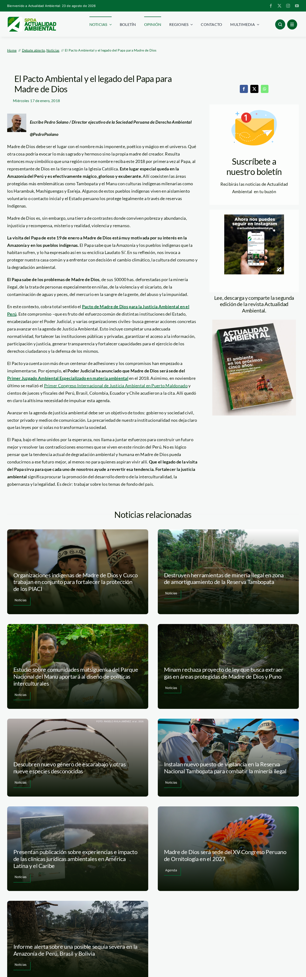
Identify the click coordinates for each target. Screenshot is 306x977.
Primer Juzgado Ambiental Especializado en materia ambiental (67, 378)
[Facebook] (244, 89)
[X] (254, 89)
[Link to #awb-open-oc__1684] (292, 24)
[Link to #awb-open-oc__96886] (280, 24)
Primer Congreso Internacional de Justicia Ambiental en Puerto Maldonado (116, 385)
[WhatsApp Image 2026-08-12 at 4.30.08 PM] (254, 321)
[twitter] (279, 6)
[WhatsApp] (265, 89)
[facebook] (271, 6)
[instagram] (288, 6)
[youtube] (297, 6)
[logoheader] (31, 18)
